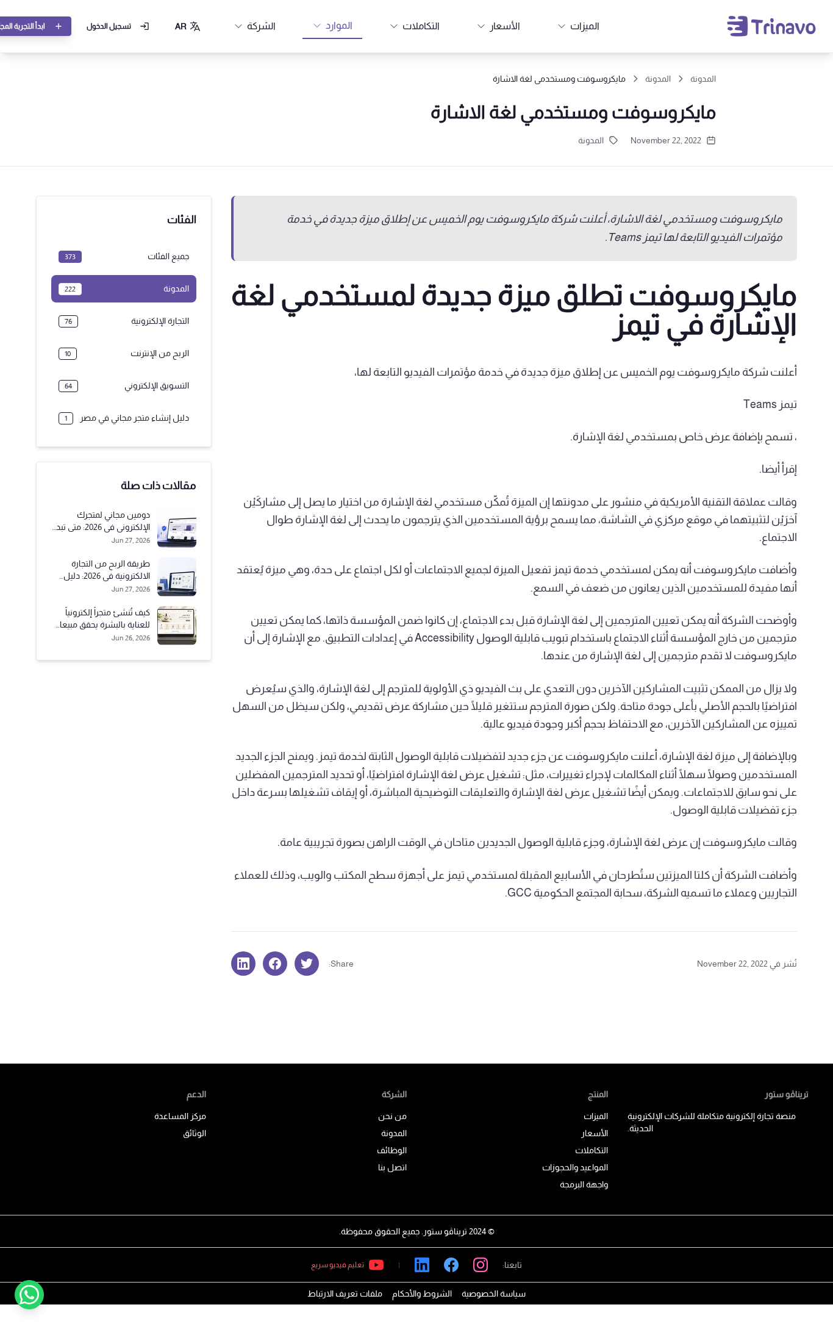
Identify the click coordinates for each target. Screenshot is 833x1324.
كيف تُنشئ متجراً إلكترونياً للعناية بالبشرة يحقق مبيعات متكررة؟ (101, 624)
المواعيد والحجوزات (575, 1167)
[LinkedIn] (422, 1265)
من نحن (392, 1116)
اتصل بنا (392, 1167)
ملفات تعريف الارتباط (344, 1293)
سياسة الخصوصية (494, 1293)
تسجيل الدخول (109, 26)
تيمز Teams (770, 404)
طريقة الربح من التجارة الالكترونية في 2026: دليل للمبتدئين (106, 576)
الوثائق (194, 1133)
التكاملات (591, 1150)
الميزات (596, 1116)
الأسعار (594, 1133)
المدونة (703, 79)
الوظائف (392, 1150)
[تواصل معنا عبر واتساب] (29, 1294)
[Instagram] (480, 1265)
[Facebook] (451, 1265)
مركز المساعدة (180, 1116)
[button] (188, 26)
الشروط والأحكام (422, 1293)
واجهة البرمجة (584, 1184)
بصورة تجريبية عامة (322, 842)
